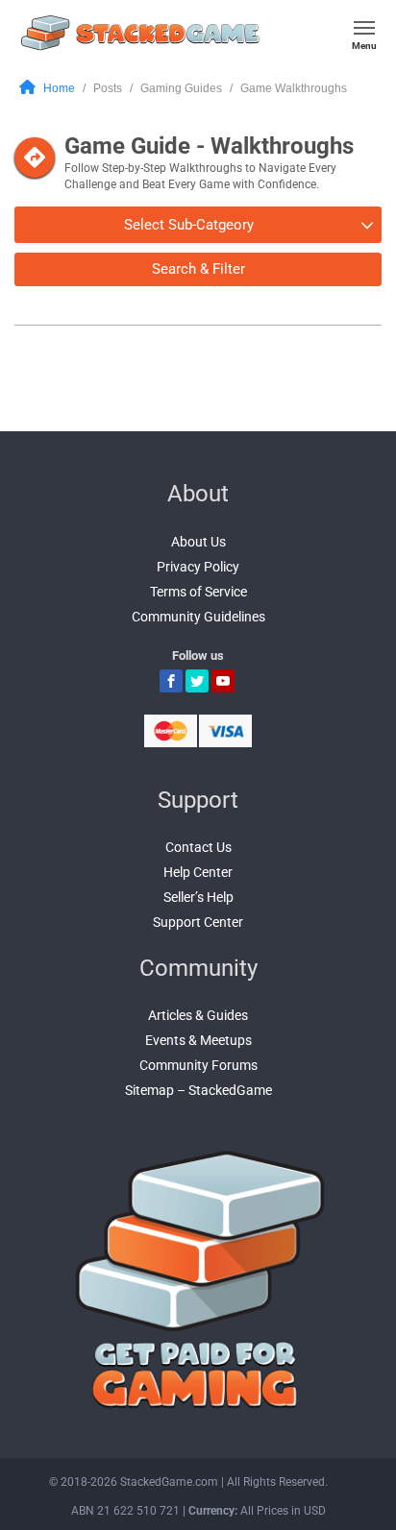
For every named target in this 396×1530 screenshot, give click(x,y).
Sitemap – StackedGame (198, 1090)
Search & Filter (198, 269)
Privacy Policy (198, 566)
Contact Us (198, 847)
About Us (198, 541)
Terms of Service (198, 591)
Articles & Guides (198, 1015)
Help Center (198, 872)
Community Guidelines (198, 616)
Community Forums (198, 1065)
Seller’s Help (198, 897)
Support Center (198, 922)
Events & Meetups (198, 1040)
